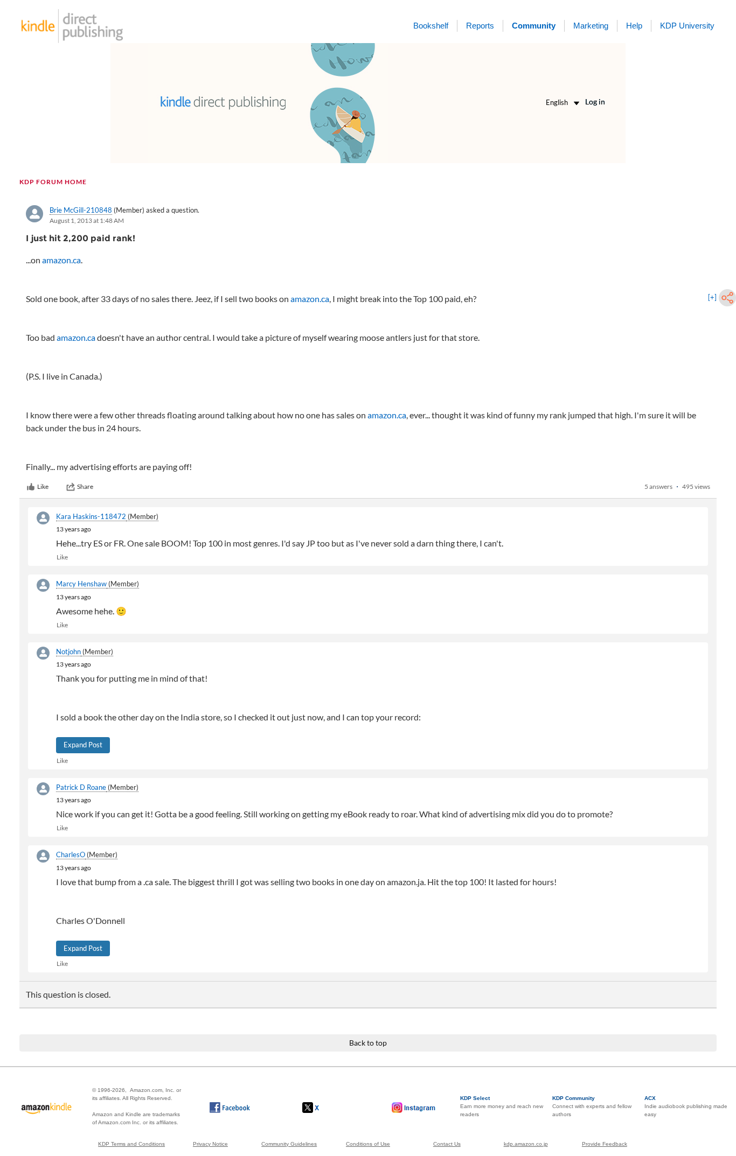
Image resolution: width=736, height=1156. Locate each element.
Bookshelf (430, 25)
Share (85, 486)
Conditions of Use (368, 1144)
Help (634, 25)
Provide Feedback (604, 1144)
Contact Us (447, 1144)
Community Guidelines (289, 1144)
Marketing (590, 25)
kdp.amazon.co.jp (526, 1144)
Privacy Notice (210, 1144)
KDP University (687, 25)
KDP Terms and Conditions (131, 1144)
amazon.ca (61, 260)
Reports (480, 25)
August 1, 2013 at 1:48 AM (87, 220)
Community (534, 25)
